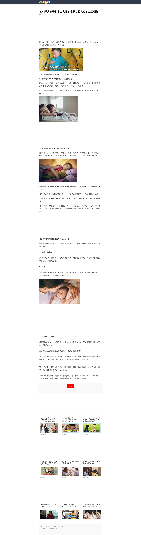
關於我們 (42, 528)
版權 (56, 528)
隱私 (53, 528)
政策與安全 (47, 528)
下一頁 (70, 386)
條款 (51, 528)
